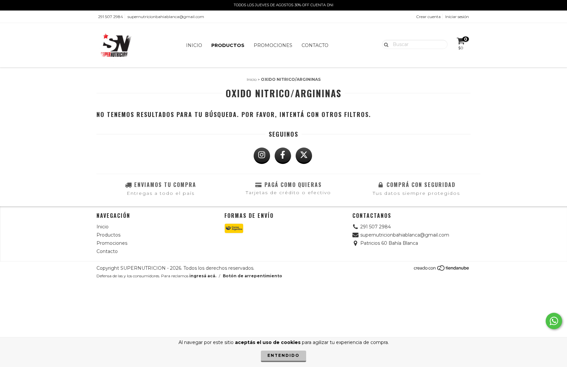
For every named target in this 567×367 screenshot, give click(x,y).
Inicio (194, 45)
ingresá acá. (202, 275)
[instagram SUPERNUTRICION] (262, 156)
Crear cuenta (428, 16)
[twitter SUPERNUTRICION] (304, 156)
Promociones (273, 45)
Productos (227, 45)
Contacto (315, 45)
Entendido (283, 355)
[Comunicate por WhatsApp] (554, 321)
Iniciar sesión (457, 16)
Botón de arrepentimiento (252, 275)
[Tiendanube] (442, 269)
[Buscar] (385, 44)
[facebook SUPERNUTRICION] (283, 156)
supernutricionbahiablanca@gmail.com (166, 16)
